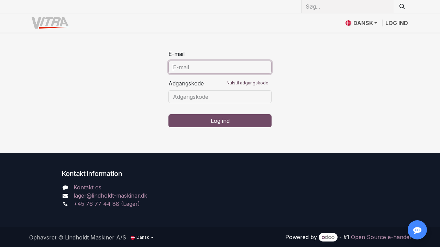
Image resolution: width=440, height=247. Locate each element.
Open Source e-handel (381, 237)
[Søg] (402, 6)
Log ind (396, 23)
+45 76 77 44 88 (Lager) (107, 203)
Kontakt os (87, 187)
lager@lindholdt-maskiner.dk (110, 195)
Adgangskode (218, 83)
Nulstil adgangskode (247, 82)
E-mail (176, 53)
